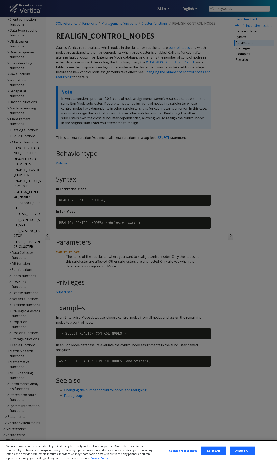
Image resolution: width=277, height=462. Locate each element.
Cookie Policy (99, 458)
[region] (138, 451)
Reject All (213, 450)
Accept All (242, 450)
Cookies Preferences (183, 450)
